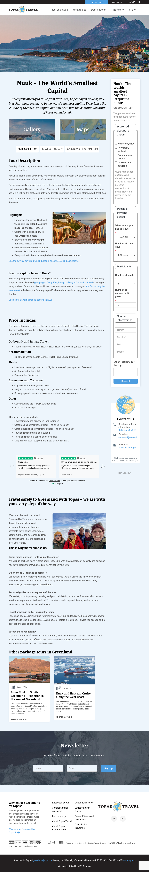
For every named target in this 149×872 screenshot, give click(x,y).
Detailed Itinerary (52, 149)
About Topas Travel (62, 821)
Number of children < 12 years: (122, 293)
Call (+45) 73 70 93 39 (128, 430)
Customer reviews (84, 802)
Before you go (59, 816)
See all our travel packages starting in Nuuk (30, 299)
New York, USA (126, 143)
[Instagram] (123, 820)
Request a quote (60, 802)
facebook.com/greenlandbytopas (128, 447)
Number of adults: (125, 275)
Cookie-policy (129, 860)
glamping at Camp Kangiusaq (49, 282)
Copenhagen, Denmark (125, 157)
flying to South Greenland (80, 282)
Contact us (117, 2)
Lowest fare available (124, 164)
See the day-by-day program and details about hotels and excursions (44, 261)
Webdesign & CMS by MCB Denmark (74, 866)
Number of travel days (124, 245)
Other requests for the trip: (124, 364)
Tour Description (27, 149)
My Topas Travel (96, 2)
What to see (79, 9)
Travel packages (58, 9)
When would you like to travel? (124, 227)
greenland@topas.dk (128, 437)
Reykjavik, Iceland (123, 149)
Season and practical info (82, 149)
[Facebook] (114, 820)
